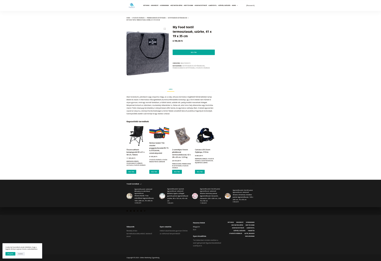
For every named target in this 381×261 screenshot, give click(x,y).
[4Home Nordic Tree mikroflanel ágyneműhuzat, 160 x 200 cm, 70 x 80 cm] (129, 196)
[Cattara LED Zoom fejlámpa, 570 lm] (205, 136)
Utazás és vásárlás (203, 68)
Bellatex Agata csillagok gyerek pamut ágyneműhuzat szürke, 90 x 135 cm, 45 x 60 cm (177, 197)
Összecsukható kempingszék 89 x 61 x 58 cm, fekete (135, 152)
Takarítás (251, 230)
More (234, 5)
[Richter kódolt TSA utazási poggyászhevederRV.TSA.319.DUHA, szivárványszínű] (159, 132)
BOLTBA (194, 52)
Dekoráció (154, 5)
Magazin (196, 227)
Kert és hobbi (188, 5)
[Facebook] (127, 211)
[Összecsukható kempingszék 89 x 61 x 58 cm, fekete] (136, 136)
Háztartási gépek (176, 5)
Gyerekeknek (164, 5)
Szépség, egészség (224, 5)
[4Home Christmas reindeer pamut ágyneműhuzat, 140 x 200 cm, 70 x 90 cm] (228, 196)
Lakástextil (213, 5)
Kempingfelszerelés (133, 161)
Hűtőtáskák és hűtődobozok (193, 66)
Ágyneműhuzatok (139, 189)
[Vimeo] (144, 211)
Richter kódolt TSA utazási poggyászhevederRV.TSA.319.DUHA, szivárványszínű (158, 148)
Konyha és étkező (201, 5)
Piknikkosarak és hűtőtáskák (184, 68)
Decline (20, 254)
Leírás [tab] (171, 89)
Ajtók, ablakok (249, 233)
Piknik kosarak (176, 164)
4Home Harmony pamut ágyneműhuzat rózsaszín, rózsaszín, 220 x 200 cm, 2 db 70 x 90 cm (210, 197)
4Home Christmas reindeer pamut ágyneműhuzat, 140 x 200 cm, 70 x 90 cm (243, 197)
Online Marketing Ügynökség (149, 258)
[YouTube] (141, 211)
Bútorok (146, 5)
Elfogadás (10, 254)
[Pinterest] (137, 211)
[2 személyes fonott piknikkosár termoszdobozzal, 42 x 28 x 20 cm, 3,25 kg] (182, 136)
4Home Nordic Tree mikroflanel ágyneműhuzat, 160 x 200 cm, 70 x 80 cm (144, 198)
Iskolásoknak (249, 236)
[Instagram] (134, 211)
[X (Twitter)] (130, 211)
